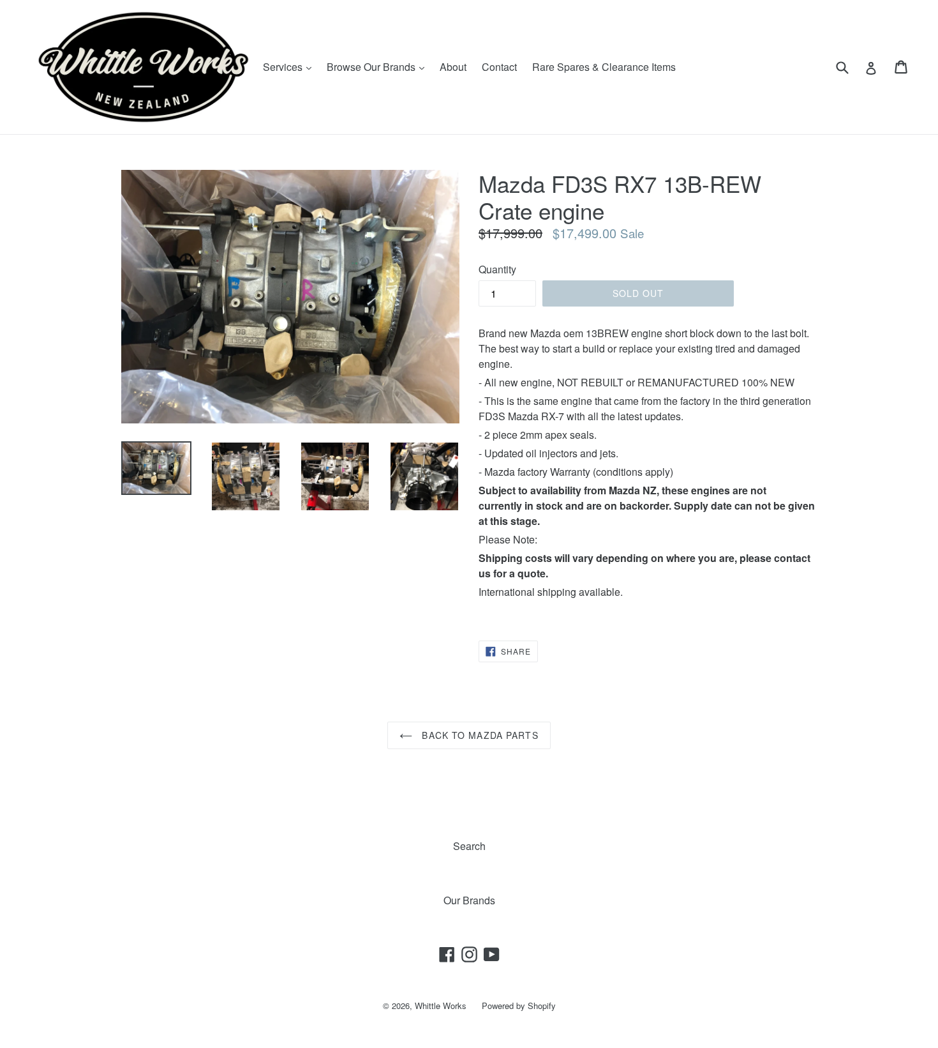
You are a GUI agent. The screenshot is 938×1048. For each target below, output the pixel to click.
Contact (499, 66)
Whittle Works (440, 1005)
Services (290, 66)
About (453, 66)
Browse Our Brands (379, 66)
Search (469, 846)
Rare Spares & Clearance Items (604, 66)
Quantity (497, 269)
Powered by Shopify (519, 1005)
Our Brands (469, 900)
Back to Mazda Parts (478, 735)
